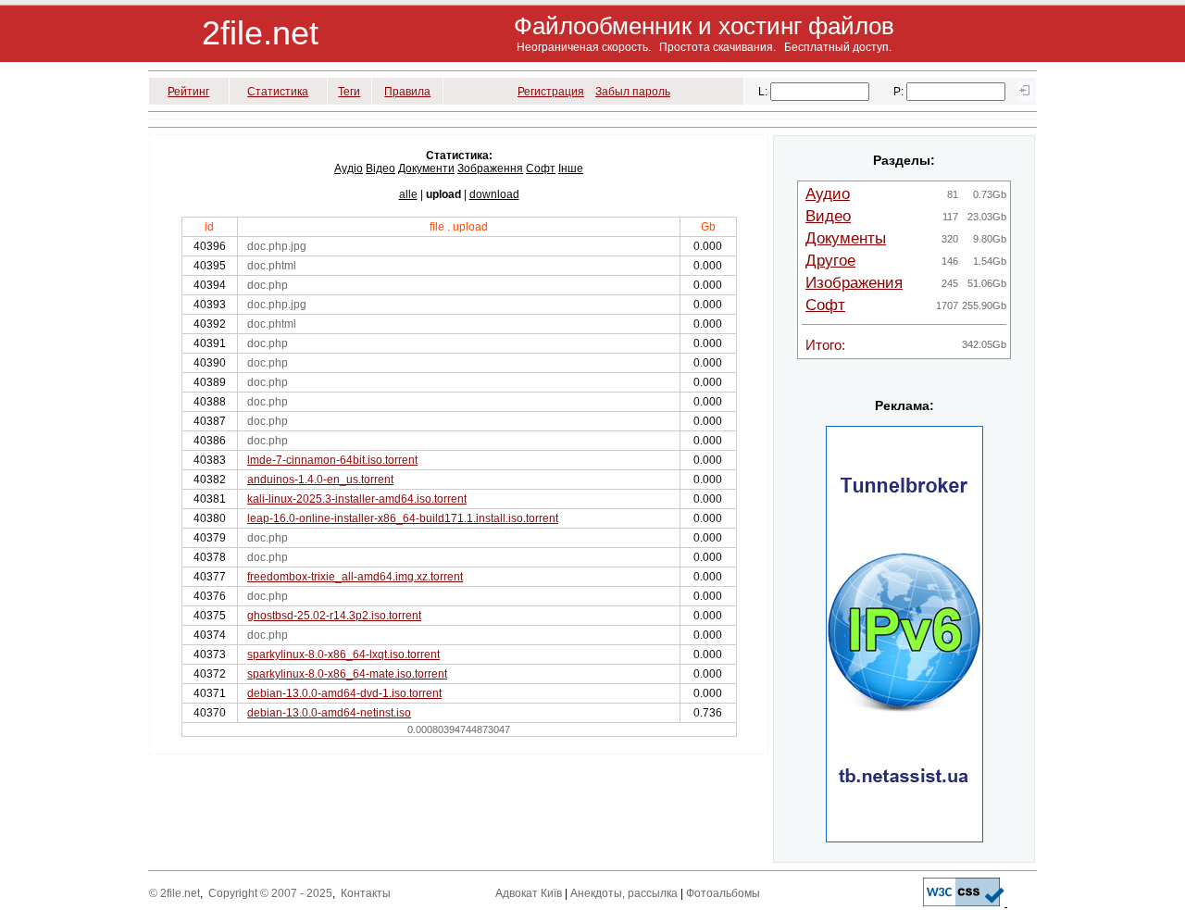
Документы (845, 238)
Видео (828, 216)
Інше (570, 168)
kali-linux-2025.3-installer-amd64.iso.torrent (357, 498)
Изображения (854, 283)
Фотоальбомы (723, 893)
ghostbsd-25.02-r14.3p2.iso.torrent (334, 615)
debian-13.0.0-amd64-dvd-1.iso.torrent (344, 693)
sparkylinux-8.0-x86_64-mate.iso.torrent (347, 673)
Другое (830, 260)
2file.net (260, 33)
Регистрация (551, 91)
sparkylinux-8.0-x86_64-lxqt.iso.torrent (343, 654)
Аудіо (348, 168)
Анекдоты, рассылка (624, 893)
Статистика (277, 91)
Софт (540, 168)
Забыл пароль (632, 91)
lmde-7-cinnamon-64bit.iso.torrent (332, 460)
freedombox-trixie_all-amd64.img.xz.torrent (355, 576)
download (494, 194)
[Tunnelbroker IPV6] (904, 838)
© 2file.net (174, 893)
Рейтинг (188, 91)
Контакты (366, 893)
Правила (407, 91)
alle (408, 194)
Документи (426, 168)
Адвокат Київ (528, 893)
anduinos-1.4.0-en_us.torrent (320, 479)
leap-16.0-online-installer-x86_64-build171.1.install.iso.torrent (402, 518)
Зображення (490, 168)
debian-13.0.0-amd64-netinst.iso (329, 712)
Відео (380, 168)
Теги (349, 91)
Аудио (827, 194)
